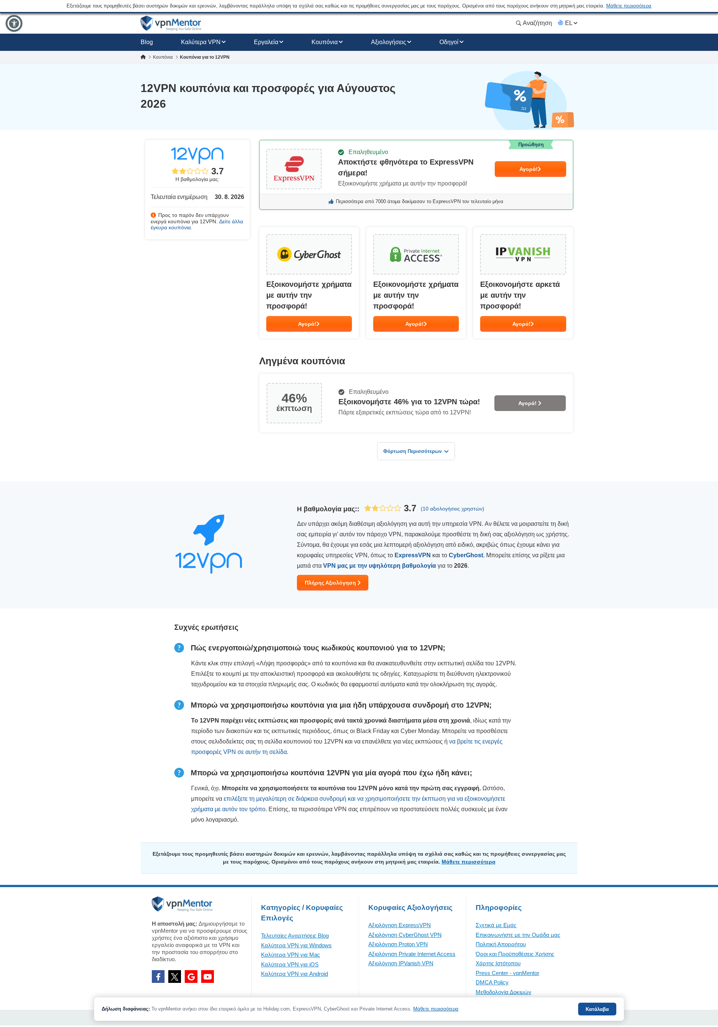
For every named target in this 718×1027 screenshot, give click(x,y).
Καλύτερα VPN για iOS (290, 964)
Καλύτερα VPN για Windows (296, 945)
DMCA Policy (492, 982)
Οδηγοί (448, 42)
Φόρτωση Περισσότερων (412, 451)
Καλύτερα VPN (201, 42)
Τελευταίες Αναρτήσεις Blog (295, 935)
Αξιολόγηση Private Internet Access (411, 954)
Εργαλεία (266, 42)
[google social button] (191, 976)
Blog (147, 42)
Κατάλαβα (597, 1009)
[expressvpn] (416, 174)
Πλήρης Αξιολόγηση (331, 583)
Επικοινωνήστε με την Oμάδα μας (518, 935)
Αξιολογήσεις (388, 42)
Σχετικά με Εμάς (496, 925)
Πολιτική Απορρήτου (501, 944)
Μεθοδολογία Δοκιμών (503, 992)
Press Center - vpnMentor (507, 973)
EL (569, 23)
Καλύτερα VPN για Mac (290, 954)
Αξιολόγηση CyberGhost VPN (405, 935)
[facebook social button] (158, 976)
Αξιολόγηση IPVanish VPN (400, 963)
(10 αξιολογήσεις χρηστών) (452, 509)
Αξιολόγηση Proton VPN (398, 944)
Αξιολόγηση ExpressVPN (399, 925)
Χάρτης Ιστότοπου (498, 963)
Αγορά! (528, 169)
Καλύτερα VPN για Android (294, 974)
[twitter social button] (174, 976)
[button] (14, 23)
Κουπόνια (325, 42)
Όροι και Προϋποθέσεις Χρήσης (515, 954)
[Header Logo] (171, 23)
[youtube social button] (207, 976)
